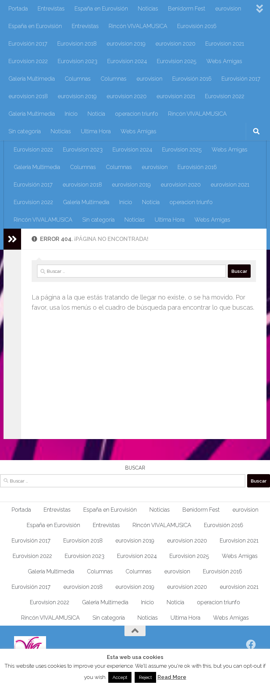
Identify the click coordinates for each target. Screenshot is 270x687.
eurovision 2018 (28, 96)
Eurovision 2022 (28, 61)
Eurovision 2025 (177, 61)
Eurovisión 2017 (27, 43)
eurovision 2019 (126, 43)
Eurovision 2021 (224, 43)
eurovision (228, 8)
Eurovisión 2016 (197, 26)
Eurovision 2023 (77, 61)
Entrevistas (51, 8)
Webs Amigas (224, 61)
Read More (172, 677)
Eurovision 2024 (127, 61)
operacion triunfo (136, 113)
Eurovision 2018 (77, 43)
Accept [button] (119, 677)
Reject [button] (145, 677)
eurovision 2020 (175, 43)
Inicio (71, 113)
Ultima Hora (96, 131)
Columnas (78, 78)
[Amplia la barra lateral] (12, 239)
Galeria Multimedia (31, 78)
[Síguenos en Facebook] (251, 644)
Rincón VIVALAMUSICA (138, 26)
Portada (18, 8)
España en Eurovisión (101, 8)
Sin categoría (24, 131)
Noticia (96, 113)
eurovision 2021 (175, 96)
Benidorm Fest (186, 8)
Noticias (148, 8)
